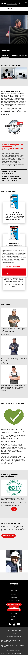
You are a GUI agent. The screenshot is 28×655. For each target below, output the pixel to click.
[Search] (15, 3)
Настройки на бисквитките (14, 266)
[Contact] (19, 3)
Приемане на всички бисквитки (14, 270)
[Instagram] (14, 624)
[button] (4, 74)
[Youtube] (18, 624)
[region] (14, 262)
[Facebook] (10, 624)
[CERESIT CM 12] (14, 208)
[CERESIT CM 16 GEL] (14, 240)
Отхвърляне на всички (14, 274)
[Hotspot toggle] (4, 74)
